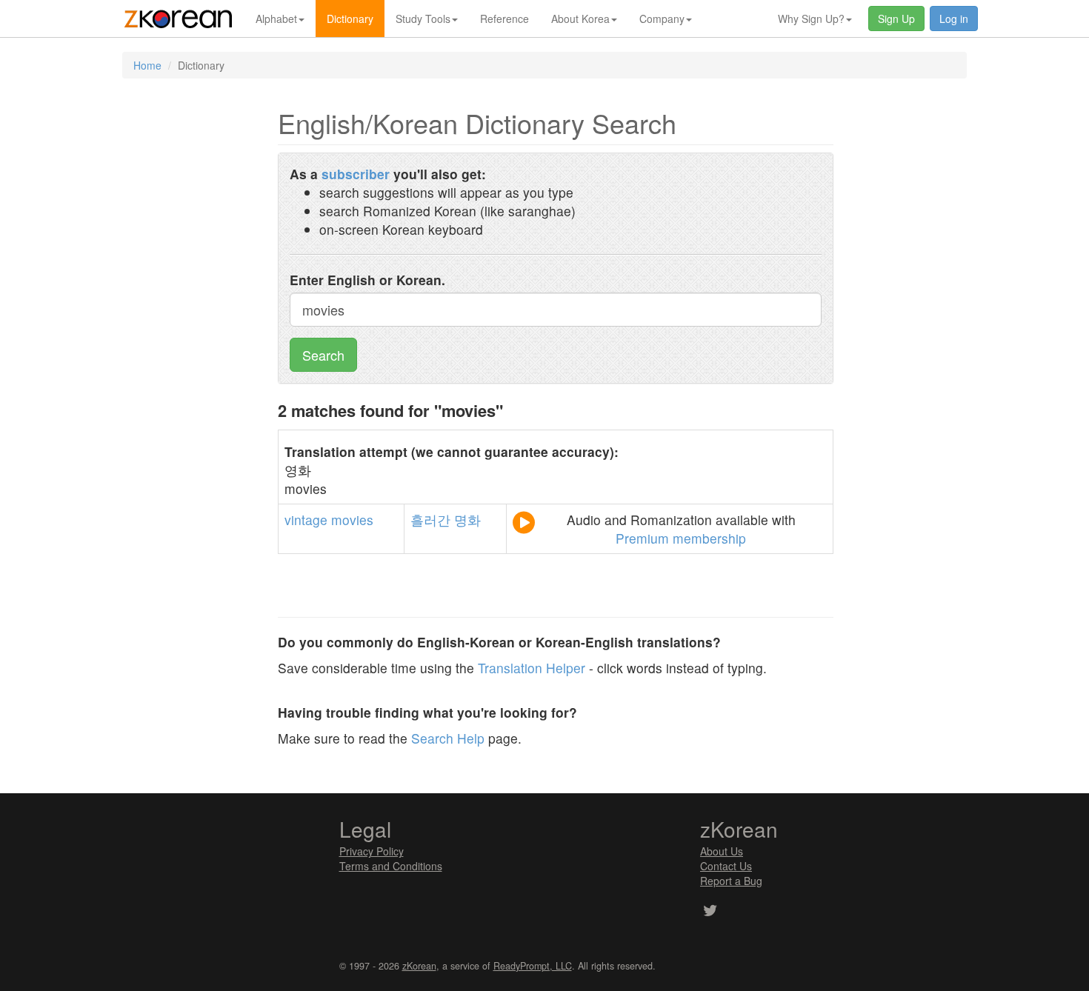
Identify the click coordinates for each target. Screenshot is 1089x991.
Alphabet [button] (276, 18)
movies (352, 519)
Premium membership (681, 538)
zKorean (419, 965)
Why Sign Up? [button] (811, 18)
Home (147, 65)
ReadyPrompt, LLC (532, 965)
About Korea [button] (580, 18)
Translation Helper (531, 667)
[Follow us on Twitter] (710, 911)
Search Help (447, 738)
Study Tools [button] (423, 18)
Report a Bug (731, 880)
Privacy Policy (371, 851)
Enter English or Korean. (367, 279)
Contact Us (726, 865)
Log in (953, 18)
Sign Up (896, 18)
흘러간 (430, 519)
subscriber (356, 173)
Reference (504, 18)
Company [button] (662, 18)
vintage (305, 519)
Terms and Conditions (390, 865)
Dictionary (350, 18)
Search (323, 354)
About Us (721, 851)
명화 (467, 519)
